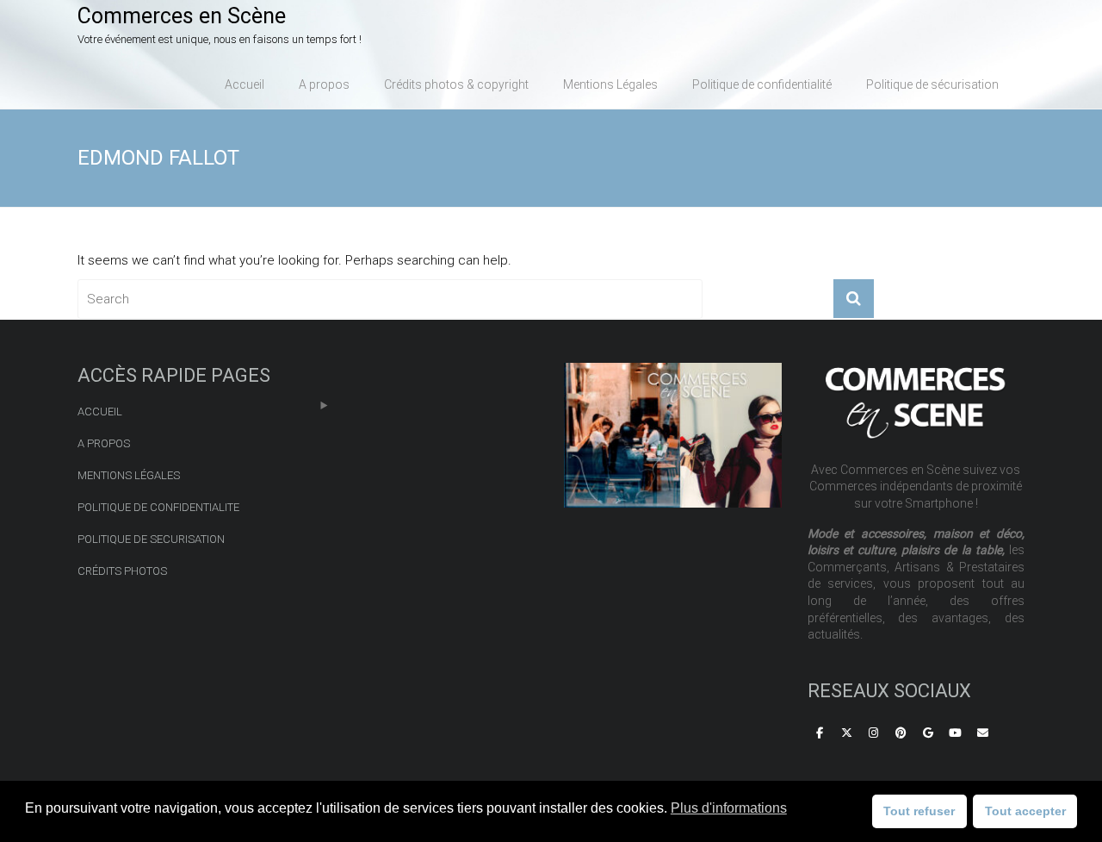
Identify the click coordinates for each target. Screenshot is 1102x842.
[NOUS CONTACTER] (982, 734)
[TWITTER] (846, 734)
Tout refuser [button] (919, 811)
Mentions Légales (610, 84)
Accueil (244, 84)
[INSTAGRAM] (874, 734)
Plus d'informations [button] (729, 808)
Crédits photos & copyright (456, 84)
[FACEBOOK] (819, 734)
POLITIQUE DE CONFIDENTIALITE (158, 507)
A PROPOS (103, 443)
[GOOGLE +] (928, 734)
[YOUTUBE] (955, 734)
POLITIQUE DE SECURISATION (151, 539)
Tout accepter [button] (1025, 811)
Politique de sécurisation (932, 84)
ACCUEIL (99, 411)
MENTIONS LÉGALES (128, 475)
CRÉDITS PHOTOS (122, 570)
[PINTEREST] (901, 734)
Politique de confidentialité (762, 84)
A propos (324, 84)
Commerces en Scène (181, 15)
